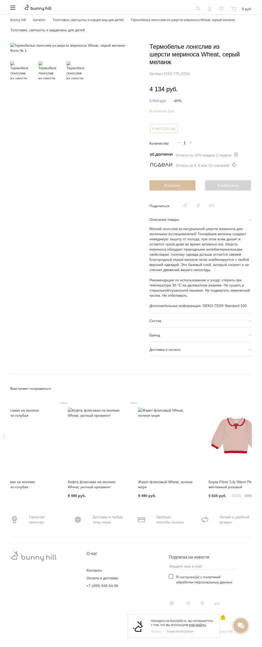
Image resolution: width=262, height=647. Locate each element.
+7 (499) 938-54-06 (102, 586)
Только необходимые (180, 631)
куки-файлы (197, 625)
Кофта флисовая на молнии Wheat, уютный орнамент (91, 484)
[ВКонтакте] (211, 205)
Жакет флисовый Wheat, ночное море (165, 484)
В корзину (172, 185)
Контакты (94, 570)
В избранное (228, 185)
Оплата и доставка (102, 578)
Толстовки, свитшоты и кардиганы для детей (47, 30)
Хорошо (156, 631)
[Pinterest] (198, 205)
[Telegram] (185, 205)
